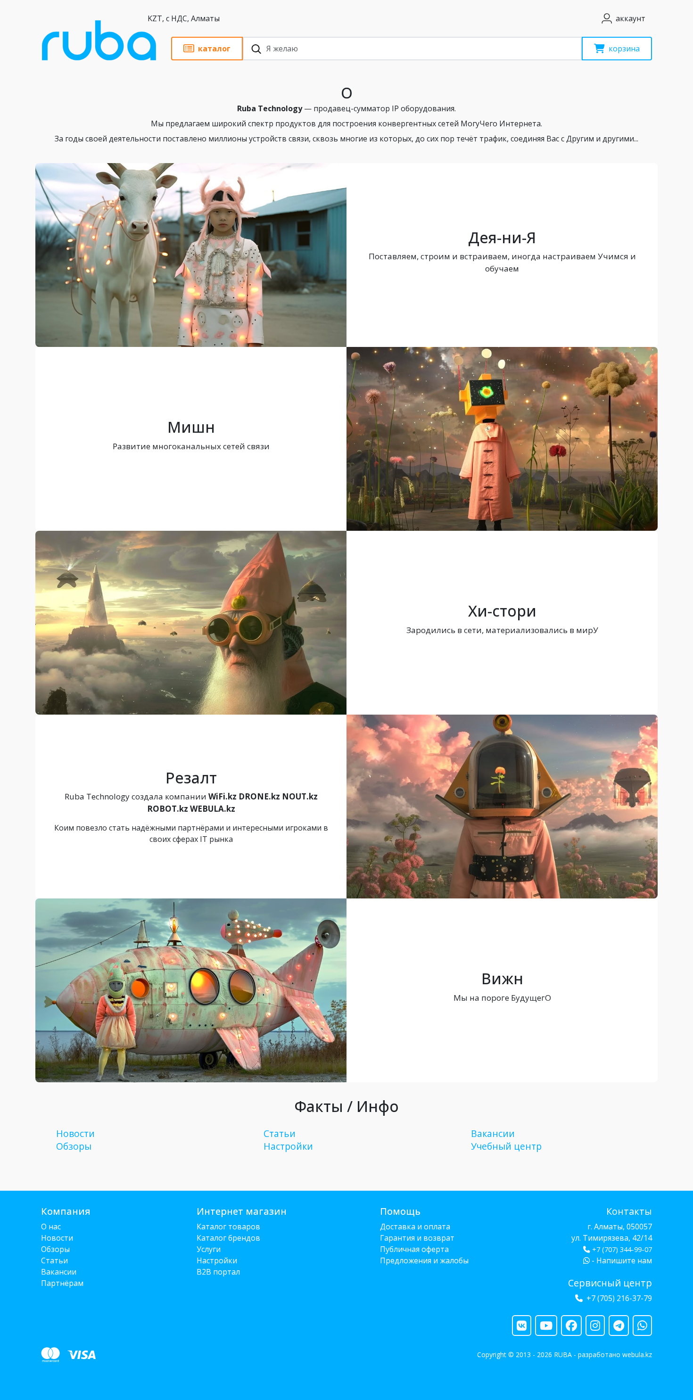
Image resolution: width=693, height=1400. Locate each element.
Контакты (629, 1211)
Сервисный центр (610, 1282)
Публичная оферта (414, 1249)
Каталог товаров (228, 1226)
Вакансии (493, 1133)
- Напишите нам (621, 1260)
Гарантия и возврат (417, 1238)
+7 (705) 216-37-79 (619, 1298)
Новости (75, 1133)
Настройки (288, 1146)
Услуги (209, 1249)
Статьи (280, 1133)
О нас (51, 1226)
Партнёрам (62, 1283)
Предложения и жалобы (424, 1260)
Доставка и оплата (415, 1226)
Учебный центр (506, 1146)
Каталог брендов (228, 1238)
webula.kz (637, 1354)
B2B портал (218, 1272)
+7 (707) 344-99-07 (622, 1249)
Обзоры (73, 1146)
